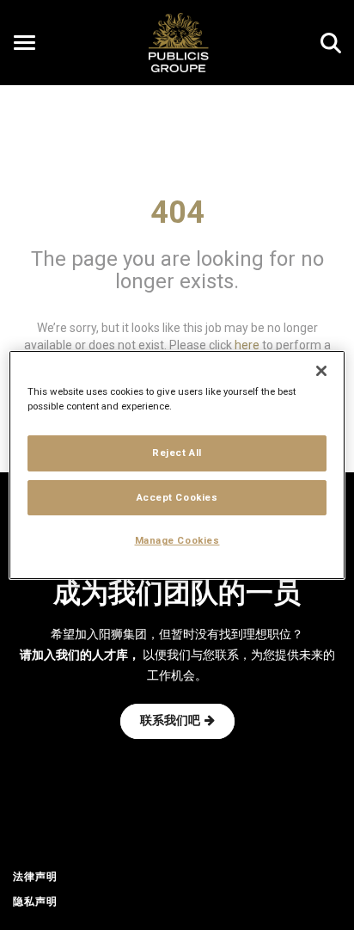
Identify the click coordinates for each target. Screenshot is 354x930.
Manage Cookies (177, 541)
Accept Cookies (177, 497)
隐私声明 (35, 902)
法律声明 (35, 877)
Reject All (177, 453)
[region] (177, 465)
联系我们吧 (170, 721)
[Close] (321, 371)
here (247, 344)
